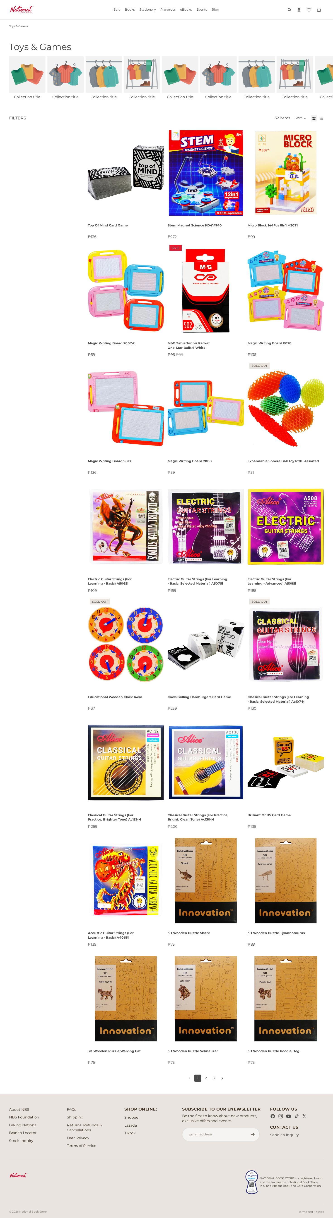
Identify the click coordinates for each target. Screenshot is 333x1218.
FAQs (71, 1109)
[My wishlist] (309, 9)
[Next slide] (319, 78)
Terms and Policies (311, 1211)
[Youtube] (288, 1116)
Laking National (23, 1125)
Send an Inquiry (284, 1135)
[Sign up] (253, 1134)
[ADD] (157, 213)
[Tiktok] (296, 1116)
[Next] (222, 1078)
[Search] (289, 10)
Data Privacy (78, 1138)
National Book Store (33, 1211)
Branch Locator (22, 1133)
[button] (300, 118)
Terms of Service (81, 1146)
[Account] (299, 10)
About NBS (19, 1109)
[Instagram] (280, 1116)
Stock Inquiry (21, 1141)
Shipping (75, 1117)
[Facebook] (272, 1116)
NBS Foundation (24, 1117)
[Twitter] (304, 1116)
